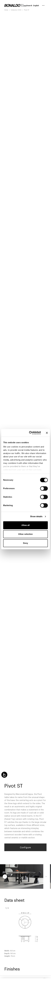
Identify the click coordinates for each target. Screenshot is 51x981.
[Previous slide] (5, 876)
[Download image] (38, 883)
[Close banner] (47, 433)
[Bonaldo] (15, 5)
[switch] (44, 488)
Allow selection (25, 534)
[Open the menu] (43, 5)
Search (29, 5)
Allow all (25, 525)
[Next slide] (46, 876)
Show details (36, 516)
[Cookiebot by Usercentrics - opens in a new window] (30, 433)
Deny (25, 543)
